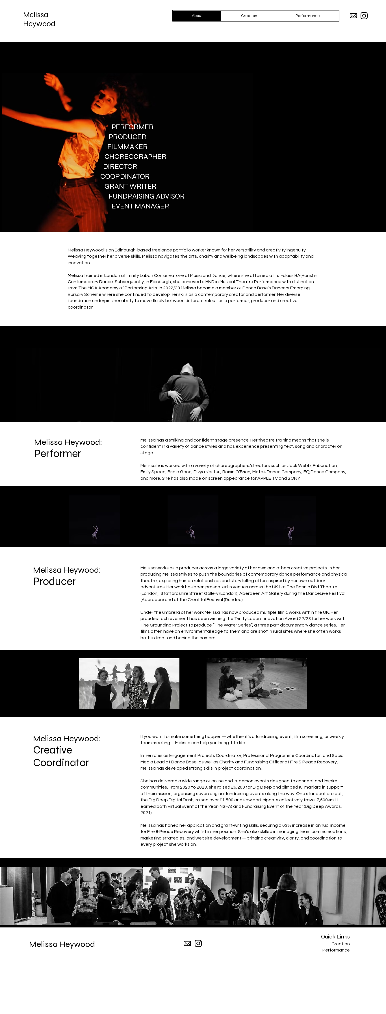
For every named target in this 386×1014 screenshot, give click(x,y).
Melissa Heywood (39, 19)
